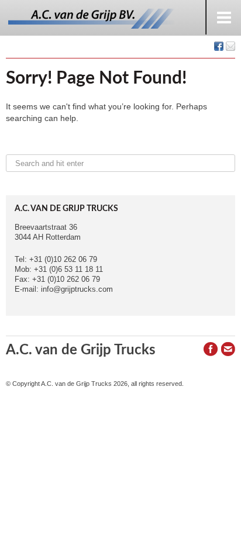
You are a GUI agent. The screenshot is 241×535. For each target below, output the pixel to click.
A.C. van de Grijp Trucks (81, 350)
